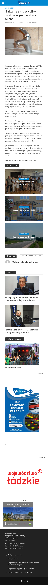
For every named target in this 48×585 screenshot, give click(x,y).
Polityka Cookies (13, 559)
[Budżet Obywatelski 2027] (24, 208)
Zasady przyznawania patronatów (20, 572)
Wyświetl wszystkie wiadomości (31, 256)
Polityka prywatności (15, 555)
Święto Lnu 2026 (13, 367)
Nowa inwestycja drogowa (24, 237)
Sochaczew (9, 8)
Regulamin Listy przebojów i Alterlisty (21, 569)
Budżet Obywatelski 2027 (24, 210)
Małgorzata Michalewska (29, 22)
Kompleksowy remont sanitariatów (24, 183)
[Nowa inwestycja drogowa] (24, 235)
